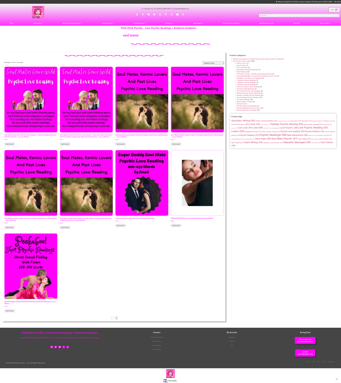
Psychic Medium (314, 131)
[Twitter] (55, 347)
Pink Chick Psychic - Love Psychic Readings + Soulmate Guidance (158, 28)
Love (258, 127)
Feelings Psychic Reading (286, 124)
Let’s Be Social (157, 349)
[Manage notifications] (336, 379)
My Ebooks (168, 23)
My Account (231, 337)
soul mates (304, 139)
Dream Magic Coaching (244, 101)
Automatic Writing (243, 120)
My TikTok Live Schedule (266, 23)
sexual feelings (236, 139)
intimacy (234, 128)
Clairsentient (295, 121)
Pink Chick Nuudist (157, 337)
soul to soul (315, 139)
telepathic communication (272, 142)
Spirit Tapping (237, 142)
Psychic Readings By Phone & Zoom (249, 108)
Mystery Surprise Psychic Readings (248, 93)
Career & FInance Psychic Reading (248, 87)
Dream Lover (330, 121)
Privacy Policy (157, 345)
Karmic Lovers (241, 63)
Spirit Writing (254, 142)
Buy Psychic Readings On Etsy (71, 23)
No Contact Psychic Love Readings (248, 91)
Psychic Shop (37, 23)
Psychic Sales (241, 65)
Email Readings (242, 72)
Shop (318, 361)
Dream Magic (197, 23)
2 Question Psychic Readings (246, 82)
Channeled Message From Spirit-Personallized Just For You (257, 76)
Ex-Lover (253, 124)
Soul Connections (249, 139)
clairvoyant (306, 121)
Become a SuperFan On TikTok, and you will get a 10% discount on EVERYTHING (281, 2)
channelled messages (283, 121)
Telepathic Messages (297, 142)
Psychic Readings (273, 134)
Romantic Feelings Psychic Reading (248, 95)
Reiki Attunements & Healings (246, 110)
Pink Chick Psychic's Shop (242, 61)
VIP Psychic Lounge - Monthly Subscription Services (254, 74)
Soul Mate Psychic (284, 138)
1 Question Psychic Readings (246, 80)
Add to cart (9, 144)
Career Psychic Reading (266, 121)
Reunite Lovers (313, 135)
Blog (314, 361)
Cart (232, 345)
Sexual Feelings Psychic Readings (248, 97)
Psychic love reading (292, 131)
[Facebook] (51, 347)
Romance (322, 135)
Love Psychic (289, 127)
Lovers (237, 131)
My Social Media (324, 23)
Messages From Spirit (253, 131)
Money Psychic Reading (271, 131)
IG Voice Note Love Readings (231, 23)
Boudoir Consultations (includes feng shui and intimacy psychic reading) (257, 59)
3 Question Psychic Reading (246, 84)
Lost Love (245, 127)
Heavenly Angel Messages (245, 89)
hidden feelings (327, 124)
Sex (329, 135)
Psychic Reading (249, 135)
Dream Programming (238, 124)
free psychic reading (312, 124)
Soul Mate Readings (243, 99)
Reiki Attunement (297, 135)
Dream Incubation (318, 121)
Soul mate (263, 138)
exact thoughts (265, 124)
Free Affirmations (107, 23)
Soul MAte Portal (139, 23)
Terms (323, 361)
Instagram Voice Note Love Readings (249, 78)
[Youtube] (59, 347)
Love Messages (275, 128)
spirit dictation (325, 139)
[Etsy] (63, 347)
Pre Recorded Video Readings (247, 106)
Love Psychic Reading (313, 127)
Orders (232, 341)
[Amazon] (67, 347)
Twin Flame (315, 142)
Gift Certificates (242, 67)
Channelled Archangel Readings (247, 69)
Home (11, 23)
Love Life (266, 128)
